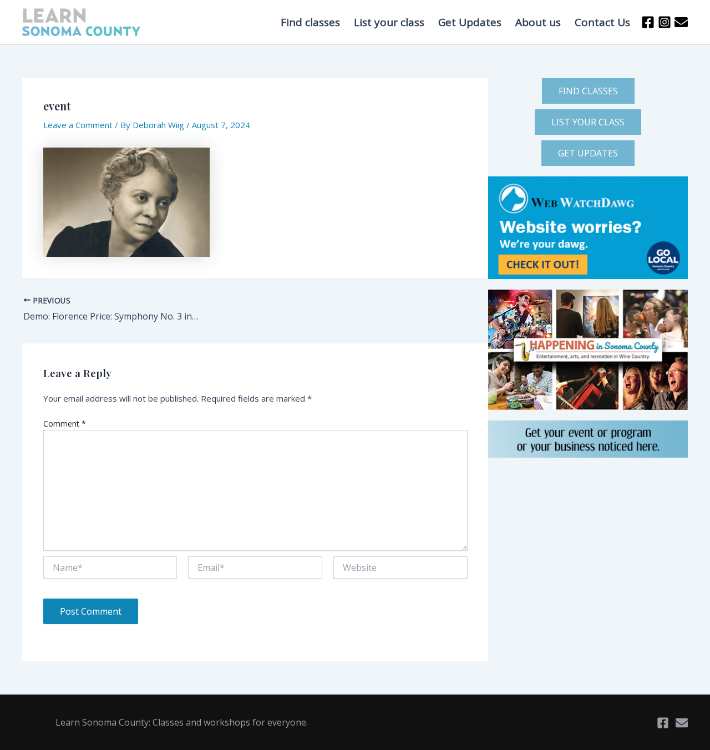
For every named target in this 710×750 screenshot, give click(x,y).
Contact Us (602, 22)
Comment (64, 423)
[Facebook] (648, 22)
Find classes (310, 22)
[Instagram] (664, 22)
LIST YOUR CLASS (588, 122)
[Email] (682, 723)
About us (538, 22)
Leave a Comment (78, 124)
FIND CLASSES (588, 91)
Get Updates (469, 22)
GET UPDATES (588, 153)
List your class (389, 22)
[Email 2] (681, 22)
